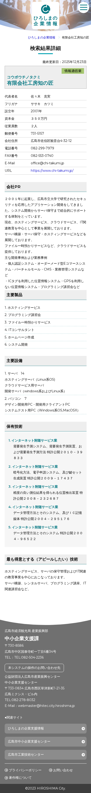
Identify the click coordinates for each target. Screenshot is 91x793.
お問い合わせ (63, 770)
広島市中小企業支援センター (29, 741)
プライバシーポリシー (25, 770)
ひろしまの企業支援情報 (26, 728)
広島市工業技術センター (26, 754)
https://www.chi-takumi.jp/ (52, 170)
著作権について (20, 777)
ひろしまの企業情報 (41, 37)
